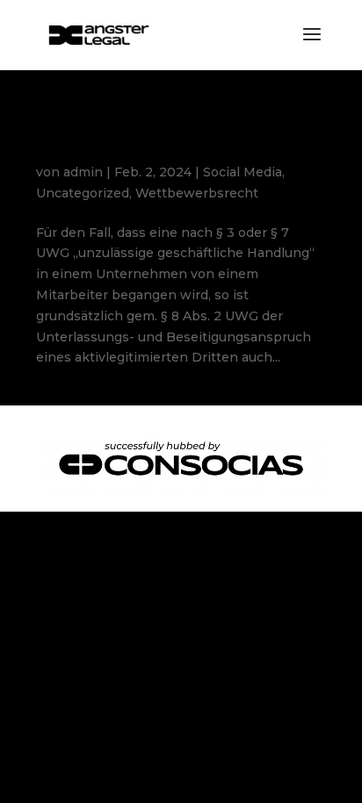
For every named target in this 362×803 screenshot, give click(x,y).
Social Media (242, 172)
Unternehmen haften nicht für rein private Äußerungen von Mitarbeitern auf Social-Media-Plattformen (180, 140)
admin (83, 172)
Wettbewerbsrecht (196, 193)
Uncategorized (82, 193)
